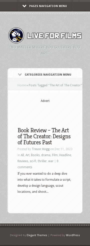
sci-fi (33, 161)
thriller (42, 161)
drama (45, 155)
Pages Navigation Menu (48, 6)
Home (22, 85)
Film (55, 155)
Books (35, 155)
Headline (65, 155)
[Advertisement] (54, 110)
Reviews (23, 161)
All (22, 155)
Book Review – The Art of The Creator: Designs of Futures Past (44, 136)
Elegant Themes (37, 235)
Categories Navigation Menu (48, 74)
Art (28, 155)
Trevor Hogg (41, 149)
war (51, 161)
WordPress (73, 235)
